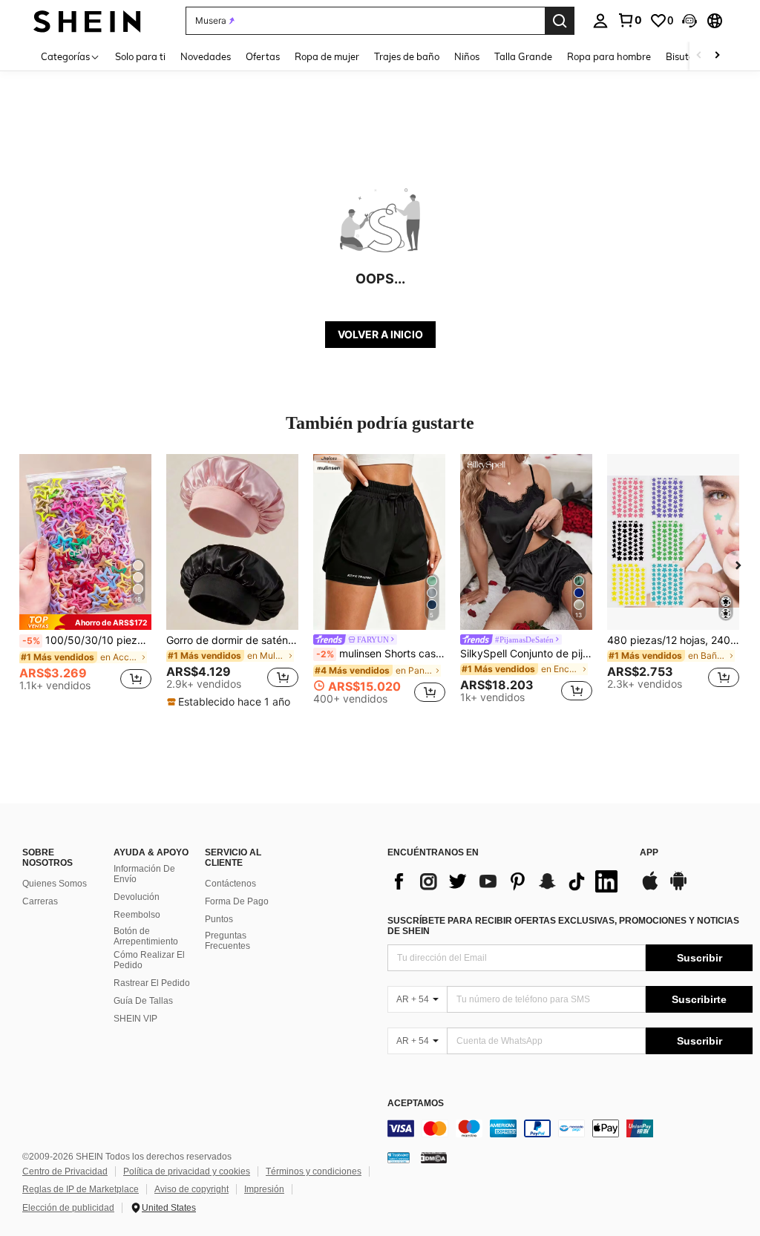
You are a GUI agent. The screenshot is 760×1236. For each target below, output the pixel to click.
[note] (85, 622)
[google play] (678, 888)
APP (649, 853)
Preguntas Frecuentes (227, 940)
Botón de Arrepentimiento (146, 936)
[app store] (650, 888)
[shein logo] (87, 20)
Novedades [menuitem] (205, 56)
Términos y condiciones (313, 1171)
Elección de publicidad (68, 1208)
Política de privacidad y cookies (186, 1171)
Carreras (40, 901)
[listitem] (85, 578)
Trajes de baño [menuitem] (406, 56)
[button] (689, 21)
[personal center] (600, 21)
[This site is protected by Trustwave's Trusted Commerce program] (398, 1157)
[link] (629, 20)
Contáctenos (230, 883)
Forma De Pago (237, 901)
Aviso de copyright (191, 1189)
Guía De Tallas (143, 1001)
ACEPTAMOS (415, 1103)
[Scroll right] (717, 56)
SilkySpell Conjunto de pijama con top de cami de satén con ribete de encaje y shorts (526, 654)
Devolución (137, 897)
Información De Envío (144, 874)
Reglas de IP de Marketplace (80, 1189)
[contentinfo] (570, 1128)
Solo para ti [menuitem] (140, 56)
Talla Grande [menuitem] (523, 56)
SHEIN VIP (135, 1018)
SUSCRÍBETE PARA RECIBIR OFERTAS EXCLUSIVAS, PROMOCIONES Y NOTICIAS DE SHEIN (563, 926)
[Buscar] (559, 21)
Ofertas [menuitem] (263, 56)
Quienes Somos (54, 883)
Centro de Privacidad (65, 1171)
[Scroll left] (699, 56)
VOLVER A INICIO (380, 334)
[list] (506, 881)
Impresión (264, 1189)
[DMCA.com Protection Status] (434, 1157)
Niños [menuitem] (466, 56)
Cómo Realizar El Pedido (149, 960)
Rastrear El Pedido (152, 983)
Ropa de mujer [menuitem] (327, 56)
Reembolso (137, 915)
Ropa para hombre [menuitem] (609, 56)
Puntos (219, 919)
